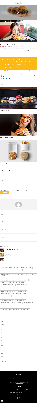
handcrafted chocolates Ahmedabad (7, 293)
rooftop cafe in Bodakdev (5, 302)
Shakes (2, 348)
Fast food (3, 226)
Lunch (2, 234)
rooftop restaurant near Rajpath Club (8, 307)
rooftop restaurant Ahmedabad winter (8, 304)
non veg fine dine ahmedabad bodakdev (19, 295)
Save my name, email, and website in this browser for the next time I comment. (14, 190)
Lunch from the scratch (5, 110)
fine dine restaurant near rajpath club (7, 284)
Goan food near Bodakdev (27, 289)
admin (9, 46)
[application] (18, 41)
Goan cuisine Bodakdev (5, 289)
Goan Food (3, 229)
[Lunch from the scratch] (18, 98)
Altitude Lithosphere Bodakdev (6, 267)
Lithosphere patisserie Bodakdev (21, 293)
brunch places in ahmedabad (6, 280)
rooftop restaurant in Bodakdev (22, 304)
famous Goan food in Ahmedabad (18, 282)
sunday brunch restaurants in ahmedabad (24, 307)
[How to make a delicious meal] (2, 250)
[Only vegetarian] (2, 255)
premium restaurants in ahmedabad (25, 298)
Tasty (35, 307)
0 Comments (12, 46)
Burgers (14, 280)
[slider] (35, 41)
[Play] (1, 41)
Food (19, 286)
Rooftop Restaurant (5, 240)
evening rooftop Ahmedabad (6, 282)
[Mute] (33, 41)
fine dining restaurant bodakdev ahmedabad (8, 286)
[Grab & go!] (2, 259)
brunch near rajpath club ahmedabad (20, 277)
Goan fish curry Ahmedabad (16, 289)
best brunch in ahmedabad (16, 269)
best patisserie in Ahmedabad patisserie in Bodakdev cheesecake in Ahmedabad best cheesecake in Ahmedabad (17, 275)
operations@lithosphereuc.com (18, 378)
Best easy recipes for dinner (6, 137)
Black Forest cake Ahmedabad (6, 277)
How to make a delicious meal (11, 249)
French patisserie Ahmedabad (28, 286)
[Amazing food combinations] (18, 151)
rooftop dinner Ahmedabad (28, 302)
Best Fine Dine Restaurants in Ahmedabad (8, 272)
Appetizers (3, 221)
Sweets (2, 353)
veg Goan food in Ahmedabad (6, 309)
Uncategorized (4, 242)
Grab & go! (7, 258)
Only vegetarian (8, 254)
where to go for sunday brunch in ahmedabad (21, 309)
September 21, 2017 (3, 46)
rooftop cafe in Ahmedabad (20, 300)
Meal (30, 293)
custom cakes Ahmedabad (23, 280)
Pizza (15, 298)
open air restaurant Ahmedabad (6, 298)
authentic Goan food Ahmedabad (25, 267)
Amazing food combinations (6, 163)
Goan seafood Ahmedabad (18, 291)
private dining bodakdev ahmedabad (7, 300)
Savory (2, 342)
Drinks (2, 326)
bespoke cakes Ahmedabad (5, 269)
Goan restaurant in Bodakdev (6, 291)
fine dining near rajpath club (22, 284)
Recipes (2, 237)
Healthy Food (20, 46)
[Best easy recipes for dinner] (18, 125)
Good (25, 291)
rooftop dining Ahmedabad (16, 302)
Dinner (2, 224)
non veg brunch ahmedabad (5, 295)
